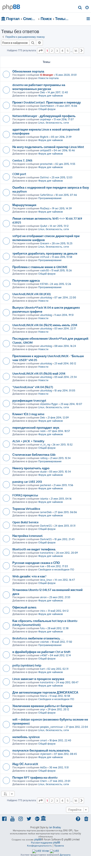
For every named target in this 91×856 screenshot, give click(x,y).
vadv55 (44, 270)
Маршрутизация (24, 205)
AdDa (43, 767)
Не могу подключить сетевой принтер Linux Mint (48, 147)
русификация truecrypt (29, 400)
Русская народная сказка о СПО (36, 563)
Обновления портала (28, 71)
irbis (42, 610)
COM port (19, 174)
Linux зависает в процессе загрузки (38, 679)
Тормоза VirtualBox (26, 509)
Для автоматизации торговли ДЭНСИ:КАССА (45, 692)
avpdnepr (45, 119)
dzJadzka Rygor (49, 404)
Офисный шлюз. (24, 607)
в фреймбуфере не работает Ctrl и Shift (41, 652)
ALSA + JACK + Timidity (28, 441)
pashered (45, 485)
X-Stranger (46, 74)
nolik (43, 431)
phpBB (37, 839)
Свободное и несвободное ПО (56, 569)
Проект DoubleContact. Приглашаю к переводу (46, 102)
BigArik (44, 136)
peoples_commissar (51, 726)
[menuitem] (80, 8)
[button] (40, 50)
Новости (43, 300)
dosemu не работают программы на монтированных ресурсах (38, 87)
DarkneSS (46, 525)
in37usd (44, 257)
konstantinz (46, 552)
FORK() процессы (25, 495)
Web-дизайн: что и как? (29, 576)
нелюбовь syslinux (26, 737)
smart (43, 740)
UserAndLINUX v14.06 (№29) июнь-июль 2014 (44, 325)
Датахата (65, 854)
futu (42, 628)
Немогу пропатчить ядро (30, 468)
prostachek (46, 164)
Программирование (50, 198)
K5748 (44, 284)
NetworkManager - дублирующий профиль (44, 116)
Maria (43, 695)
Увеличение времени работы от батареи (42, 706)
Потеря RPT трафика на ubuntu (34, 777)
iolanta (44, 498)
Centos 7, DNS (22, 160)
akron (43, 597)
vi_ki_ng (45, 444)
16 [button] (75, 50)
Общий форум (47, 109)
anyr (42, 709)
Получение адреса (26, 280)
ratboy (44, 458)
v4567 (43, 655)
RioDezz (44, 208)
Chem (43, 781)
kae (42, 566)
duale (43, 471)
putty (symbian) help (26, 665)
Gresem (44, 243)
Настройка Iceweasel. (27, 536)
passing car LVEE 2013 (27, 481)
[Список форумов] (11, 6)
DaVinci (44, 177)
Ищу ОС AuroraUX (25, 764)
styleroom (46, 754)
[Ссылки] (88, 18)
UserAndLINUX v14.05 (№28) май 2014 (38, 373)
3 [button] (57, 50)
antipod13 (45, 150)
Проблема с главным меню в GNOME (39, 267)
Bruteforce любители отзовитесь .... (38, 638)
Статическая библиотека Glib (34, 454)
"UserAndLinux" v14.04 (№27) (32, 387)
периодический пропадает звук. (36, 427)
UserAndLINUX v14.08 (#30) (31, 294)
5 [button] (67, 50)
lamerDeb (46, 512)
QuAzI (43, 226)
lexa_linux (46, 579)
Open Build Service (25, 522)
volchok (44, 641)
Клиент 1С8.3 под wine (28, 414)
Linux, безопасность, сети (53, 122)
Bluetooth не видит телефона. (34, 549)
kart (42, 668)
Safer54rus (46, 195)
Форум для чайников (50, 95)
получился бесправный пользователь (41, 750)
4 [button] (62, 50)
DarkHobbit (47, 105)
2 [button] (52, 50)
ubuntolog (46, 297)
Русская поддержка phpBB (45, 842)
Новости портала (48, 78)
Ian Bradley (55, 827)
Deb (42, 92)
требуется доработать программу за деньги (44, 253)
